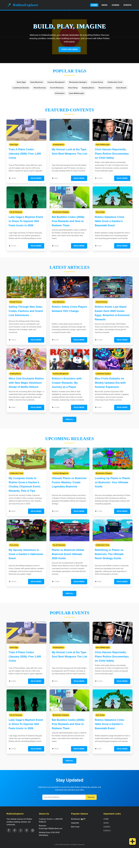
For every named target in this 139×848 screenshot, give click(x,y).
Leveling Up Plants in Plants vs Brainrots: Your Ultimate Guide (112, 482)
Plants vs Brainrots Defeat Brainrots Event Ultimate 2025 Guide (68, 554)
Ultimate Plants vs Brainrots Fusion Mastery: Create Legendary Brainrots (69, 482)
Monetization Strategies (78, 82)
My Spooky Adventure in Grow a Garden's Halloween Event (26, 554)
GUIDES (115, 5)
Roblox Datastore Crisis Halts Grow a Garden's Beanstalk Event (109, 221)
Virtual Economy (40, 88)
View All (69, 419)
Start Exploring (69, 49)
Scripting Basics (88, 88)
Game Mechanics (36, 82)
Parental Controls (105, 88)
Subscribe (91, 797)
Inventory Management (56, 82)
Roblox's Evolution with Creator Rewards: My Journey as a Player (67, 382)
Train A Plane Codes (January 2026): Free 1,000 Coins (25, 153)
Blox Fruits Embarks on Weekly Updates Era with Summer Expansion (110, 382)
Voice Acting (72, 88)
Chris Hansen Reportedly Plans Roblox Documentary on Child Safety (112, 153)
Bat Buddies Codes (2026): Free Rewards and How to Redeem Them (68, 221)
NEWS (104, 5)
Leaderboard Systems (21, 88)
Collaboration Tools (115, 82)
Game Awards (121, 88)
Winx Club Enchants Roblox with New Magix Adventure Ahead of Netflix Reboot (26, 382)
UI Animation (60, 93)
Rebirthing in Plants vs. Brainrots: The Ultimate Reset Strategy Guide (109, 554)
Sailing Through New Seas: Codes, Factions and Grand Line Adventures (26, 311)
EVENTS (127, 5)
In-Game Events (97, 82)
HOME (94, 5)
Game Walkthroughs (76, 93)
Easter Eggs (21, 82)
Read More (36, 178)
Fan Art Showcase (57, 88)
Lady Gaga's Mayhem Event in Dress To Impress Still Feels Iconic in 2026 (26, 221)
